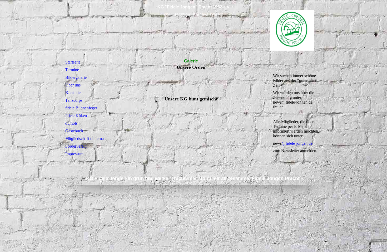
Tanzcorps (73, 100)
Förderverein (76, 146)
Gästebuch (74, 131)
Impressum (74, 154)
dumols (71, 123)
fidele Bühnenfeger (81, 108)
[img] (193, 29)
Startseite (72, 62)
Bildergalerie (76, 77)
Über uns (73, 85)
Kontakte (73, 92)
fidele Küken (76, 115)
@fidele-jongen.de (297, 143)
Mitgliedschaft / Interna (84, 138)
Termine (72, 69)
